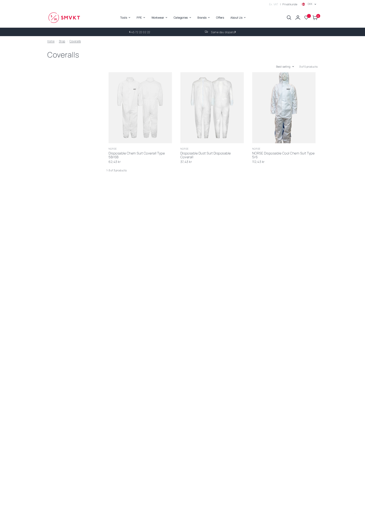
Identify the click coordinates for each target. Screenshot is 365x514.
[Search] (289, 18)
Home (50, 41)
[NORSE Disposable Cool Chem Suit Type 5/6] (284, 107)
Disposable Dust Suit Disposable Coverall (205, 155)
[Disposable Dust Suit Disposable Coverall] (212, 107)
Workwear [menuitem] (157, 17)
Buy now (152, 138)
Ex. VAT (273, 4)
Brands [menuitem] (202, 17)
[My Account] (297, 18)
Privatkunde (289, 4)
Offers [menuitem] (220, 17)
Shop (62, 41)
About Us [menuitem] (236, 17)
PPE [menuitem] (139, 17)
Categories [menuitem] (181, 17)
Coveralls (75, 41)
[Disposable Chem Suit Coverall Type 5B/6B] (140, 107)
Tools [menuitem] (123, 17)
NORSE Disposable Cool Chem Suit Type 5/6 (283, 155)
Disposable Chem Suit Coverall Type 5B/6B (137, 155)
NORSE (113, 148)
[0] (314, 18)
